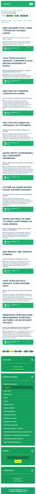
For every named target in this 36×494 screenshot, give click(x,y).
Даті (10, 20)
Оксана (8, 49)
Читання (8, 48)
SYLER (8, 82)
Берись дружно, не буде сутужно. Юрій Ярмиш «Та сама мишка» (17, 221)
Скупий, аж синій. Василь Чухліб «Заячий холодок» (17, 188)
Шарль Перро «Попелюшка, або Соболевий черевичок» (18, 156)
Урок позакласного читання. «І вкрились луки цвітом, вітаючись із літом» (18, 62)
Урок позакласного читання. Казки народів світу (16, 283)
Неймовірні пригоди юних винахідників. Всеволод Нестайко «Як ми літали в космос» (18, 319)
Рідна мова (7, 391)
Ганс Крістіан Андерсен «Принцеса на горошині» (17, 124)
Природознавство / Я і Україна (13, 428)
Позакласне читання (10, 384)
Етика (6, 398)
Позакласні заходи (10, 418)
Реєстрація (16, 369)
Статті (9, 10)
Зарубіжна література (10, 425)
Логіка (6, 401)
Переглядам (5, 22)
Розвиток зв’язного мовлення (13, 439)
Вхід (22, 369)
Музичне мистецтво (10, 421)
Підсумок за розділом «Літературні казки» (15, 92)
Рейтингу (20, 20)
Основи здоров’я (9, 411)
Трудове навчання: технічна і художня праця (18, 432)
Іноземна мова (9, 404)
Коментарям (28, 20)
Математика (8, 394)
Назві (14, 20)
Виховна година (9, 408)
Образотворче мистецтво (12, 442)
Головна (3, 10)
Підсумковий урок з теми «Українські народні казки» (17, 31)
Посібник (6, 4)
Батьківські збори (9, 415)
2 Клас (14, 10)
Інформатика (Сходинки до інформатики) (17, 435)
